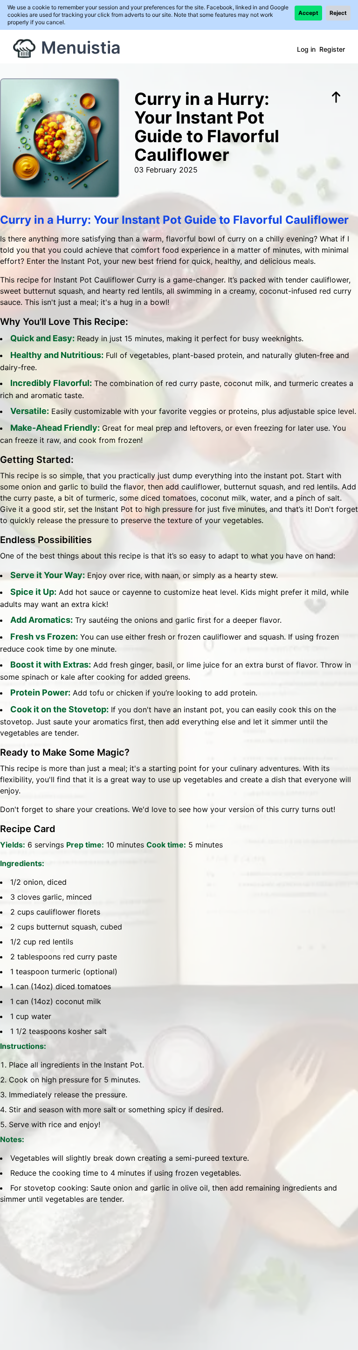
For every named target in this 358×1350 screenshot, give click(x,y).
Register (332, 49)
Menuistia (81, 47)
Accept (308, 12)
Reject (338, 12)
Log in (306, 49)
